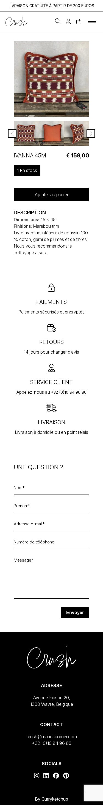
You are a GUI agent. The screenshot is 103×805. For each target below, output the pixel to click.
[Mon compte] (68, 21)
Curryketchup (54, 799)
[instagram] (36, 775)
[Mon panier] (78, 21)
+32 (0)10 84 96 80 (69, 392)
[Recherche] (57, 21)
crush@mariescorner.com (51, 736)
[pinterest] (66, 775)
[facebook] (56, 775)
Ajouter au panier (51, 194)
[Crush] (16, 21)
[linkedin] (46, 775)
